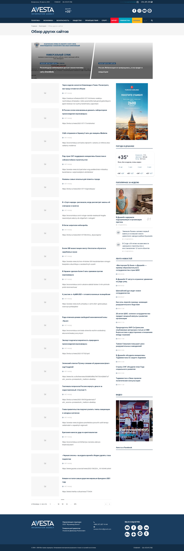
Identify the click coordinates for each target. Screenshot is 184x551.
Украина (136, 20)
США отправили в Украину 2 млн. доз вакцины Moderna (84, 133)
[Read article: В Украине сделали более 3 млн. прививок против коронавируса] (45, 279)
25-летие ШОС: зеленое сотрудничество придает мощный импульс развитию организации (133, 316)
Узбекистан (125, 20)
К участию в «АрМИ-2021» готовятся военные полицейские (86, 294)
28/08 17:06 (120, 339)
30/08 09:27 (120, 297)
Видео (124, 425)
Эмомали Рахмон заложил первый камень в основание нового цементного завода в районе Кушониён (137, 233)
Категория (42, 26)
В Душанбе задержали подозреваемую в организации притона (129, 219)
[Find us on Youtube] (144, 11)
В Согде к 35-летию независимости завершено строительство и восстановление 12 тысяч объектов (136, 245)
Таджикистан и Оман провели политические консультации (128, 379)
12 (67, 504)
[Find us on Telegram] (150, 11)
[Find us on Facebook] (134, 11)
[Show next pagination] (109, 504)
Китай (113, 20)
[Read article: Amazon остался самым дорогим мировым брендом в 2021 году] (45, 486)
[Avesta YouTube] (127, 527)
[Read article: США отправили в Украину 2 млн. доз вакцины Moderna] (45, 141)
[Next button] (151, 420)
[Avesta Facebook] (133, 527)
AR (146, 2)
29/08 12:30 (120, 362)
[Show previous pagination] (105, 504)
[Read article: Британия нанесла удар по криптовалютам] (45, 440)
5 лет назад (67, 93)
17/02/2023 (102, 77)
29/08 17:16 (120, 322)
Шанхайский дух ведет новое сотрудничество (128, 291)
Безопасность (63, 20)
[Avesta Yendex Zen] (133, 534)
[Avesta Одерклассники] (146, 533)
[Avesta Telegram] (140, 533)
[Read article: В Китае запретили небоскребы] (45, 233)
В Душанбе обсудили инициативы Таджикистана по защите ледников (131, 356)
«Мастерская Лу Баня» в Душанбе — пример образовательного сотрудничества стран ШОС (131, 267)
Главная (34, 26)
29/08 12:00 (120, 373)
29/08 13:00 (120, 350)
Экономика (48, 20)
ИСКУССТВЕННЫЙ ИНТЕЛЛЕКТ (128, 2)
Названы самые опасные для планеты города (81, 179)
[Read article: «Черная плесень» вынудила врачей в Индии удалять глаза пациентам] (45, 463)
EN (149, 2)
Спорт (104, 20)
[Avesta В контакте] (146, 527)
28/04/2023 (44, 77)
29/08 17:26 (120, 308)
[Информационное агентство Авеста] (42, 10)
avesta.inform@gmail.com (102, 529)
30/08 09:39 (120, 274)
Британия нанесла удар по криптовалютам (79, 432)
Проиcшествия (91, 20)
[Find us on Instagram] (139, 11)
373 (75, 504)
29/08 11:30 (120, 384)
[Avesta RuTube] (127, 534)
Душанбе (68, 9)
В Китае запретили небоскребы (75, 225)
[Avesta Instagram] (140, 527)
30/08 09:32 (120, 285)
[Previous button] (117, 420)
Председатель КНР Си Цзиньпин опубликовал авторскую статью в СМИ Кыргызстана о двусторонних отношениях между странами (134, 331)
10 (58, 504)
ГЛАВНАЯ (57, 2)
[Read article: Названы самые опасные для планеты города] (45, 187)
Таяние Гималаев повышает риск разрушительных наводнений (130, 344)
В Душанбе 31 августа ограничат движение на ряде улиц (134, 280)
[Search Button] (152, 20)
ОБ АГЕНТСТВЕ (67, 2)
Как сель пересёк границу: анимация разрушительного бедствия (131, 303)
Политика (35, 20)
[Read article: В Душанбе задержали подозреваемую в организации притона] (134, 201)
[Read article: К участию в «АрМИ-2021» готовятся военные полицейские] (45, 302)
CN (142, 2)
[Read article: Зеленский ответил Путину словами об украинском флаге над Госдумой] (45, 371)
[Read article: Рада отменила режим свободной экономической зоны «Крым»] (45, 325)
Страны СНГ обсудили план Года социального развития (130, 368)
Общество (77, 20)
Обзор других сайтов (55, 26)
